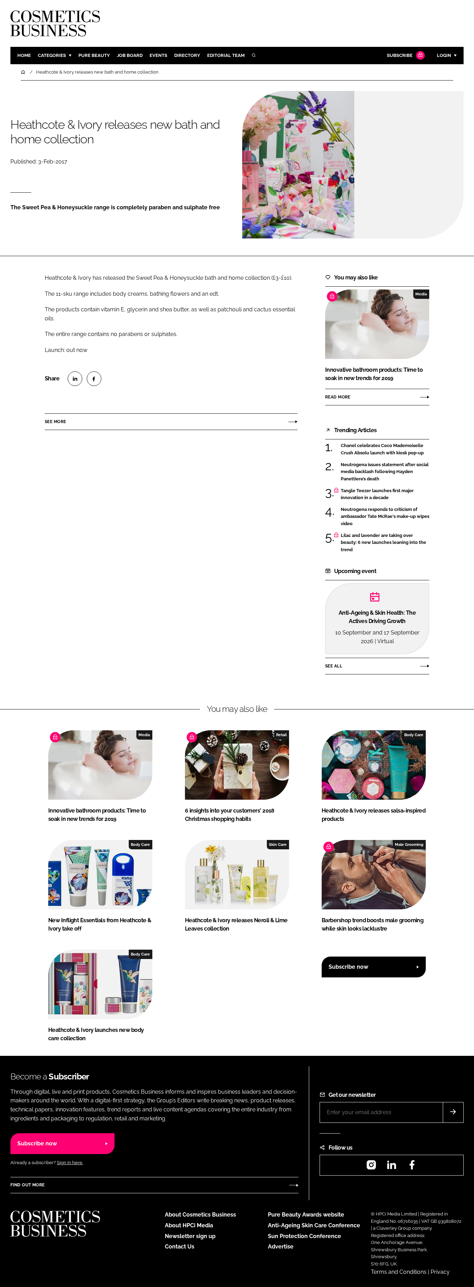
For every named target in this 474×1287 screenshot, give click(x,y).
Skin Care (278, 844)
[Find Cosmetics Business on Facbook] (411, 1167)
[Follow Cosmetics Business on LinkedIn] (391, 1167)
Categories (52, 55)
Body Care (413, 735)
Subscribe (400, 55)
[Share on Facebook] (94, 378)
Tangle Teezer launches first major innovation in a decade (377, 494)
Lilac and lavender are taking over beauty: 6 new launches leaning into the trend (383, 542)
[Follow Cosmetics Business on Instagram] (371, 1167)
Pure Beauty (94, 55)
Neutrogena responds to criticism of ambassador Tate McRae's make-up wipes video (385, 516)
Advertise (281, 1246)
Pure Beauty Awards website (306, 1214)
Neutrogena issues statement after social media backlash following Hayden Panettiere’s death (385, 471)
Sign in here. (70, 1162)
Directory (187, 55)
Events (158, 55)
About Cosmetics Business (200, 1214)
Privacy (440, 1272)
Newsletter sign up (190, 1236)
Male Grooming (409, 844)
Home (24, 55)
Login (444, 55)
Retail (281, 735)
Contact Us (179, 1246)
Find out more (27, 1185)
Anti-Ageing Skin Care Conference (314, 1225)
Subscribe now (348, 967)
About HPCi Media (189, 1225)
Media (421, 294)
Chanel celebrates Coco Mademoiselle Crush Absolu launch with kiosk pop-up (382, 449)
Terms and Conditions (398, 1272)
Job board (130, 55)
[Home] (23, 72)
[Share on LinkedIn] (75, 378)
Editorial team (226, 55)
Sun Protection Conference (304, 1236)
